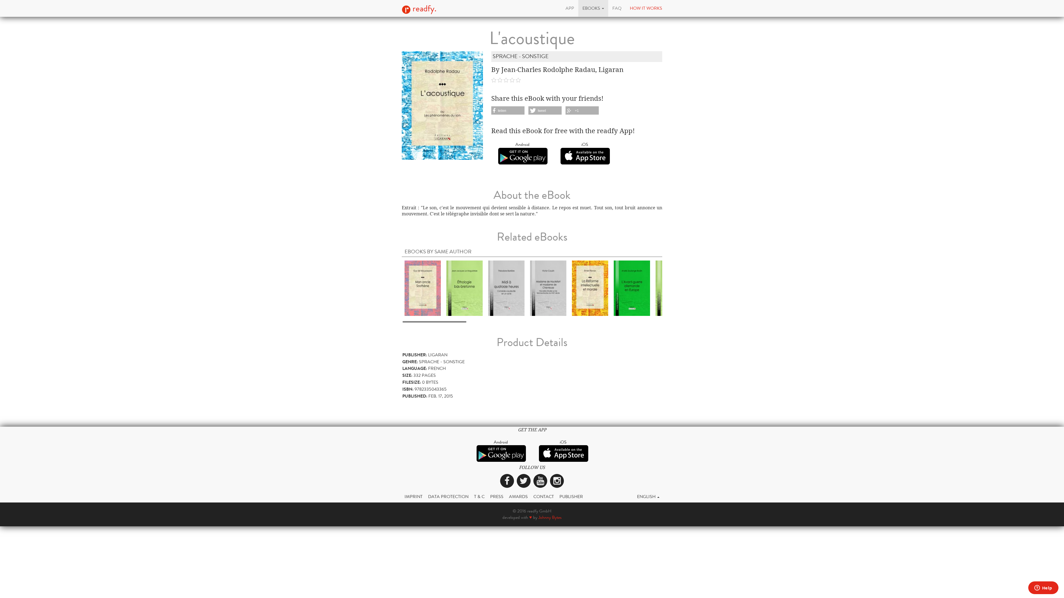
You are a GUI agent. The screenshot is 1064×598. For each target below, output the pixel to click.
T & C (479, 496)
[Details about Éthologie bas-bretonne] (464, 288)
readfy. (423, 8)
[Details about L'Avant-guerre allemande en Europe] (632, 288)
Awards (518, 496)
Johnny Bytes (550, 517)
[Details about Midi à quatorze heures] (506, 288)
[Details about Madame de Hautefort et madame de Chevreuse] (548, 288)
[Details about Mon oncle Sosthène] (423, 288)
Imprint (414, 496)
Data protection (448, 496)
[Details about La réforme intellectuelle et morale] (590, 288)
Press (496, 496)
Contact (543, 496)
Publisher (571, 496)
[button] (593, 8)
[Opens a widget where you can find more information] (1043, 588)
